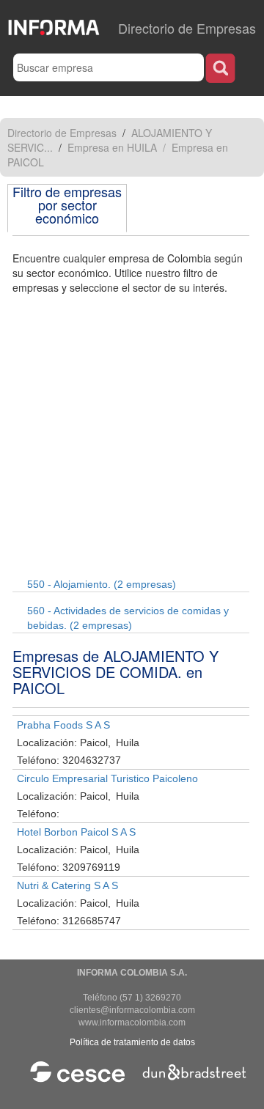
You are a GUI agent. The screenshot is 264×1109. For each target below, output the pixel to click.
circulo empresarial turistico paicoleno (107, 778)
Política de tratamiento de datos (132, 1042)
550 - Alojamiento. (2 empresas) (101, 584)
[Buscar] (220, 67)
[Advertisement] (132, 434)
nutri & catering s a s (67, 885)
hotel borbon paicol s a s (76, 832)
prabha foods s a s (63, 725)
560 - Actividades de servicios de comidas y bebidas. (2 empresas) (128, 618)
